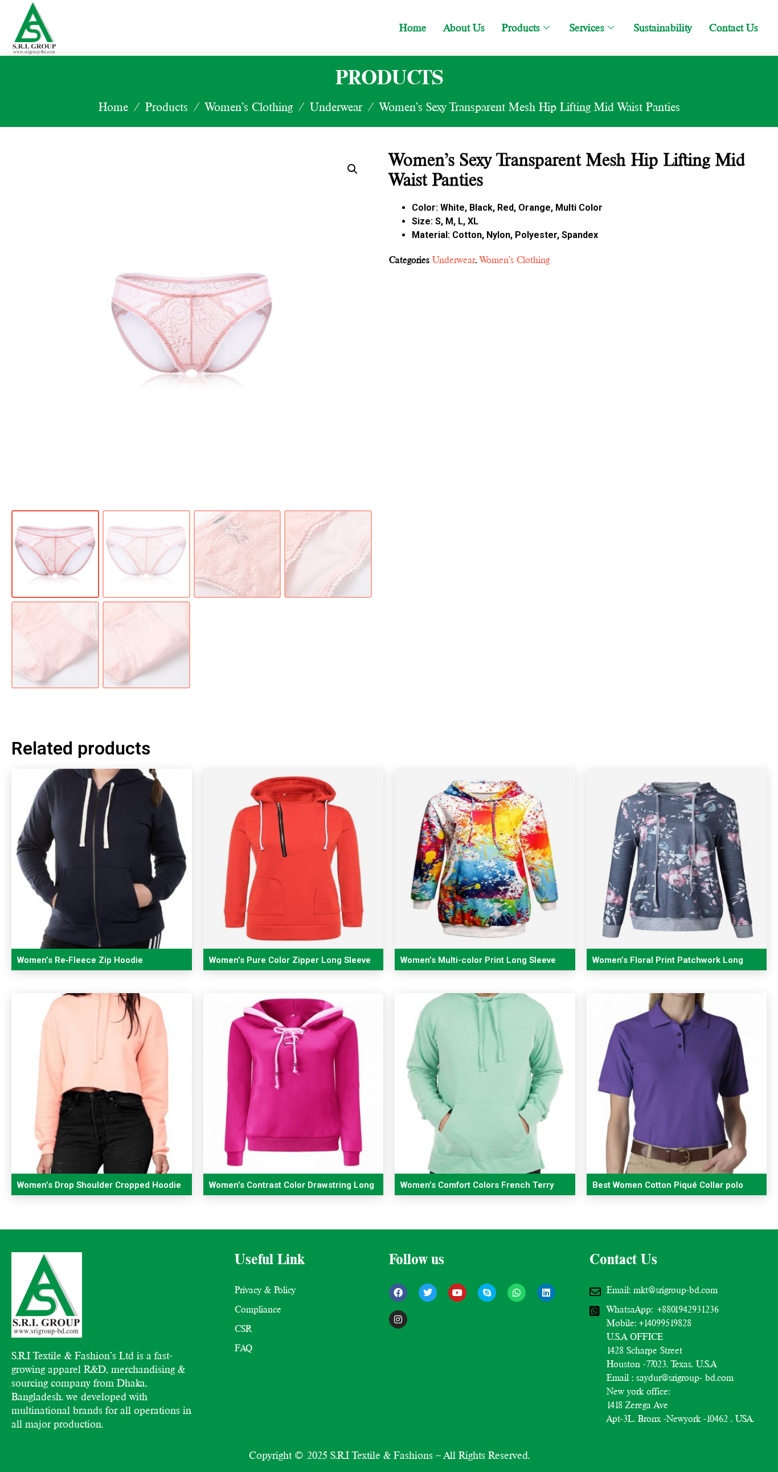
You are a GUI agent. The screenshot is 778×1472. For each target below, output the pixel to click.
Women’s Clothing (249, 107)
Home (413, 28)
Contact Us (733, 28)
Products (521, 28)
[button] (352, 169)
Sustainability (663, 28)
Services (587, 28)
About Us (464, 28)
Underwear (336, 107)
